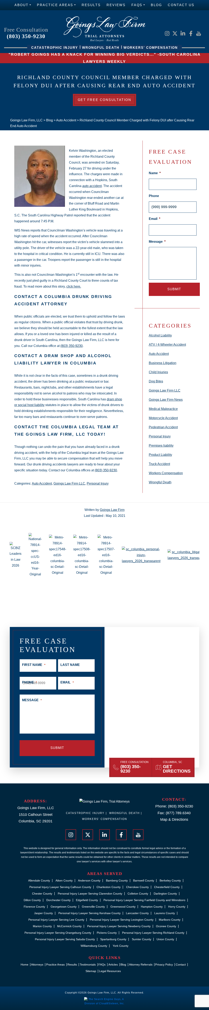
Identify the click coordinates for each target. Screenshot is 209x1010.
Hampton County (152, 906)
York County (120, 945)
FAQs (136, 5)
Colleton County (138, 893)
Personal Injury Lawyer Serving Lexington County (121, 919)
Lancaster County (137, 913)
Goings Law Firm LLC (69, 483)
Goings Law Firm (112, 510)
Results (91, 5)
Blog (156, 5)
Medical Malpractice (163, 409)
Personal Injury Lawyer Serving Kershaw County (89, 913)
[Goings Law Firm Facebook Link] (190, 33)
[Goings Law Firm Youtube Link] (198, 33)
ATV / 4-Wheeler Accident (167, 344)
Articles (113, 964)
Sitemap (91, 971)
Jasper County (43, 913)
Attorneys (37, 964)
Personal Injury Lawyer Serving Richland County (153, 932)
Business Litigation (162, 363)
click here (73, 286)
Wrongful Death (160, 482)
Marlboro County (169, 919)
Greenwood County (123, 906)
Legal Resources (110, 971)
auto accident (92, 186)
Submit (174, 289)
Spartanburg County (113, 939)
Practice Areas (55, 5)
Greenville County (93, 906)
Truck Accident (159, 464)
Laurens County (164, 913)
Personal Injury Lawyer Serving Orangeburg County (57, 932)
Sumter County (141, 939)
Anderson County (89, 880)
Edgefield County (87, 900)
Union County (165, 939)
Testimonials (88, 964)
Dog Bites (156, 381)
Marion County (42, 926)
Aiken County (64, 880)
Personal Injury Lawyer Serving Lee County (56, 919)
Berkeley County (170, 880)
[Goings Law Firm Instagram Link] (167, 33)
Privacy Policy (164, 964)
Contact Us (181, 5)
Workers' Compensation (104, 819)
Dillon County (32, 900)
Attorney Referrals (140, 964)
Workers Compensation (166, 473)
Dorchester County (58, 900)
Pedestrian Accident (163, 427)
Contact (181, 964)
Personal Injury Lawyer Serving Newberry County (119, 926)
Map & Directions (174, 819)
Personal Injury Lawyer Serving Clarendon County (90, 893)
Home (24, 964)
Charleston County (109, 887)
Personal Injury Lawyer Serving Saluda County (65, 939)
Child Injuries (158, 372)
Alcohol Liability (160, 335)
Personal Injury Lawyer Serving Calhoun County (60, 887)
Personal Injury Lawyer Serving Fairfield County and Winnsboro (144, 900)
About (21, 5)
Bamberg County (117, 880)
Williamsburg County (94, 945)
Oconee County (166, 926)
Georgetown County (64, 906)
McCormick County (69, 926)
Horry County (176, 906)
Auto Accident (42, 483)
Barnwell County (143, 880)
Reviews (116, 5)
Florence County (34, 906)
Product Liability (160, 454)
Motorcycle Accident (163, 418)
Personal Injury (98, 483)
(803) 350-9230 (26, 36)
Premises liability (161, 445)
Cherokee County (137, 887)
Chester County (42, 893)
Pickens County (107, 932)
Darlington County (165, 893)
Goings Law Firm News (166, 399)
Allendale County (39, 880)
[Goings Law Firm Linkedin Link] (183, 33)
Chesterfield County (167, 887)
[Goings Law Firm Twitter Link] (175, 33)
